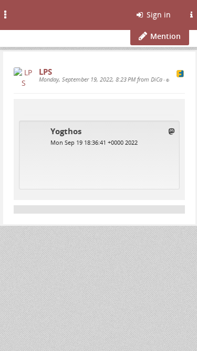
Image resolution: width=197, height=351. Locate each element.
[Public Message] (167, 80)
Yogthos (65, 131)
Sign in (157, 14)
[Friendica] (34, 13)
